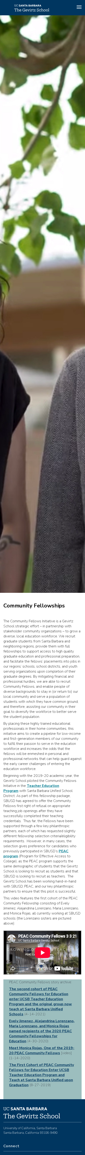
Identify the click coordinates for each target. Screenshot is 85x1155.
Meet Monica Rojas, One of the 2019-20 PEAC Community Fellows (41, 1050)
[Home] (31, 10)
